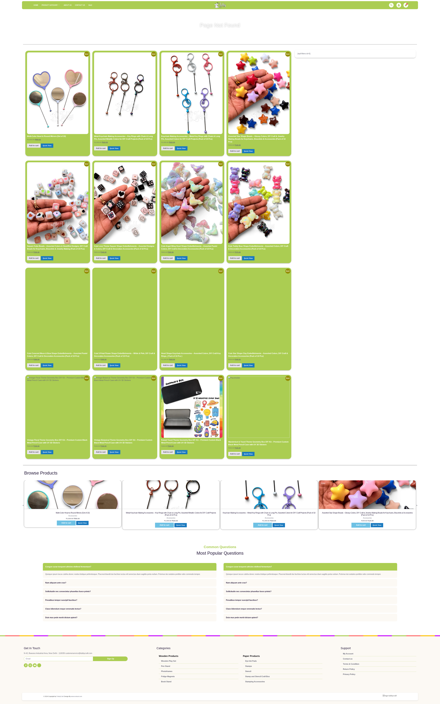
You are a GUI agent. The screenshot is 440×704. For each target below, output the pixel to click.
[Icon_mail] (39, 665)
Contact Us (80, 5)
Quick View (47, 145)
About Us (68, 5)
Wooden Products (168, 656)
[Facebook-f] (26, 665)
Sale (90, 5)
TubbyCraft (60, 696)
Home (36, 5)
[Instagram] (30, 665)
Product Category (50, 5)
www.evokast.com (76, 696)
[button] (391, 5)
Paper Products (251, 656)
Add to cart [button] (33, 145)
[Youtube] (35, 665)
